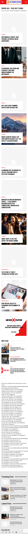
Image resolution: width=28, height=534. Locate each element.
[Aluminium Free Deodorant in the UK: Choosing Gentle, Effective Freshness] (14, 162)
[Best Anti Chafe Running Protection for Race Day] (14, 96)
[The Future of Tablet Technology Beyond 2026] (14, 262)
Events (3, 197)
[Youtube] (16, 532)
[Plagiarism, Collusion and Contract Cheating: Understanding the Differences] (14, 62)
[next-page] (5, 378)
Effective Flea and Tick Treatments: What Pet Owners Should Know (17, 349)
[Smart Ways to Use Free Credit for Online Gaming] (14, 229)
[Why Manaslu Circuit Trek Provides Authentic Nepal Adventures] (14, 29)
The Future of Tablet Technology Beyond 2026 (9, 273)
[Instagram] (6, 532)
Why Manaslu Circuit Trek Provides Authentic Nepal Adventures (10, 39)
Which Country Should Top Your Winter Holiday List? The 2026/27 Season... (18, 489)
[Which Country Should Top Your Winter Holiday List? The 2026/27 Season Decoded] (14, 129)
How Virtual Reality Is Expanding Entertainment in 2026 (10, 305)
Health (3, 103)
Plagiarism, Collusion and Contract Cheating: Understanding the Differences (10, 71)
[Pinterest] (13, 532)
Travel (3, 34)
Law (2, 65)
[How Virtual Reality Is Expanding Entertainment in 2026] (14, 295)
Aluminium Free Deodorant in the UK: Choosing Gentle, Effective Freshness (11, 172)
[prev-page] (2, 378)
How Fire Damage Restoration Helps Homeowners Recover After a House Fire (18, 360)
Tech (11, 367)
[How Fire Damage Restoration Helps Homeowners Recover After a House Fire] (5, 359)
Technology (5, 269)
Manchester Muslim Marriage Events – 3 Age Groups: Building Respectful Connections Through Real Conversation (11, 204)
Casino (3, 236)
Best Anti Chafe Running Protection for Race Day (9, 106)
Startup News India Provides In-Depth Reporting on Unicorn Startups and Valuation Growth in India (17, 371)
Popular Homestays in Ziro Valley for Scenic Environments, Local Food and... (18, 497)
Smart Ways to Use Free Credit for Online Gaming (9, 240)
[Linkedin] (9, 532)
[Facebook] (2, 532)
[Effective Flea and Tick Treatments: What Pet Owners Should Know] (5, 348)
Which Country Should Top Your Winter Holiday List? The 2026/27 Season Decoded (11, 139)
